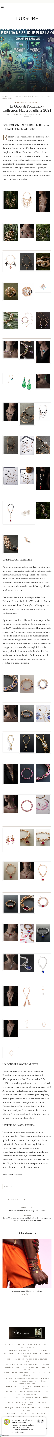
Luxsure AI (27, 1345)
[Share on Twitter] (31, 1199)
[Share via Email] (46, 1199)
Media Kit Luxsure (13, 1345)
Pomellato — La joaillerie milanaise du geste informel (27, 1378)
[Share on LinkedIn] (36, 1199)
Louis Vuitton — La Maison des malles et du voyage (27, 1364)
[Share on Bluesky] (43, 1199)
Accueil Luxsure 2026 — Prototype (22, 1416)
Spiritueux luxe (24, 1413)
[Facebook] (18, 24)
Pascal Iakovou (16, 115)
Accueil (6, 96)
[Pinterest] (29, 24)
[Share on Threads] (41, 1199)
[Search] (51, 6)
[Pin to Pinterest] (34, 1199)
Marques (43, 1416)
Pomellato (8, 1186)
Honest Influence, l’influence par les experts (27, 1351)
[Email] (36, 24)
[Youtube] (32, 24)
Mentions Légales (41, 1345)
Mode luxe (11, 1413)
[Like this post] (26, 1200)
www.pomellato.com (12, 1175)
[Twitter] (21, 24)
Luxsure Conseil (27, 1348)
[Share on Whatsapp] (39, 1199)
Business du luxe (39, 1413)
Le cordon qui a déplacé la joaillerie (27, 1291)
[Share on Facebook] (29, 1199)
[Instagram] (25, 24)
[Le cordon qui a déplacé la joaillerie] (27, 1263)
